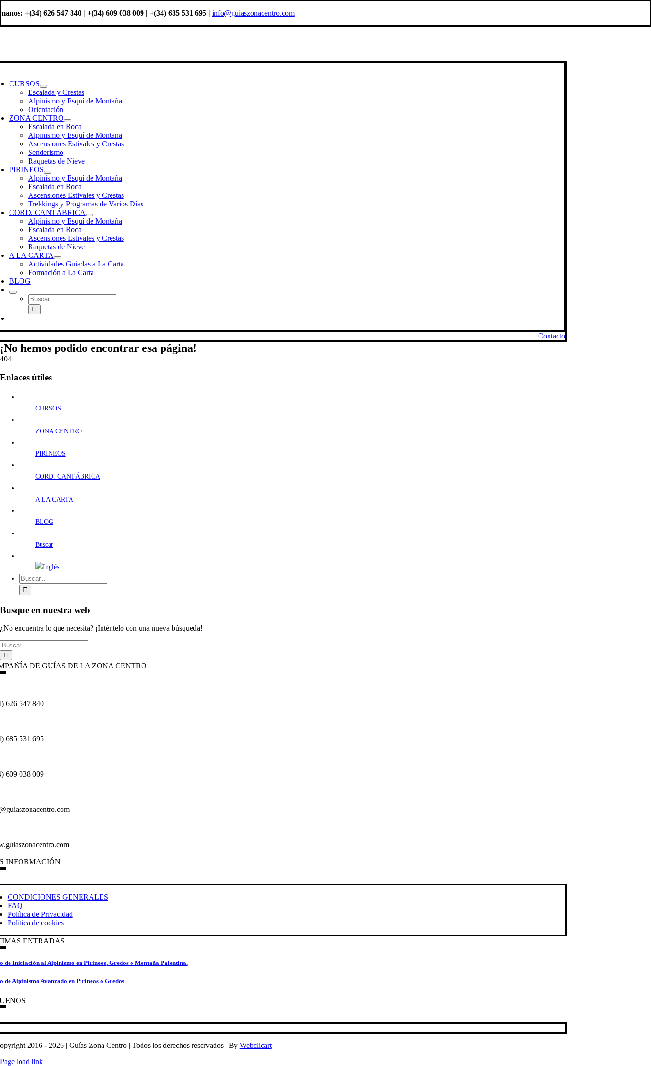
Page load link (21, 1061)
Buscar (44, 544)
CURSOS (48, 408)
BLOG (44, 521)
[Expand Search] (13, 292)
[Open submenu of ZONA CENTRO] (67, 120)
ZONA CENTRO (58, 431)
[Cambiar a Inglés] (13, 318)
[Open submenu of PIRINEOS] (47, 172)
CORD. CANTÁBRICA (67, 476)
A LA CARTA (54, 499)
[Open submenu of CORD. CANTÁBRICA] (89, 215)
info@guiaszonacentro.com (253, 13)
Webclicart (256, 1045)
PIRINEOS (50, 453)
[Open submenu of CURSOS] (43, 86)
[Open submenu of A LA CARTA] (57, 257)
